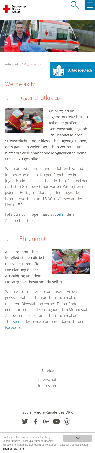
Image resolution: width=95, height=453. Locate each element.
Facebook (13, 327)
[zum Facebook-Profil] (25, 421)
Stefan (61, 214)
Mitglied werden (33, 64)
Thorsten (13, 321)
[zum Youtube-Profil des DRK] (56, 421)
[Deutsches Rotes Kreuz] (15, 10)
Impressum (47, 385)
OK (78, 438)
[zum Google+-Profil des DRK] (46, 421)
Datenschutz (47, 379)
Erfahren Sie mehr (13, 448)
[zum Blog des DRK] (67, 421)
